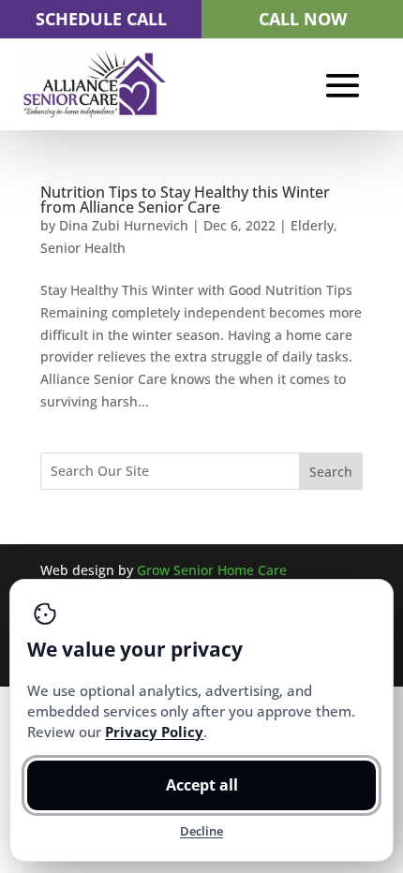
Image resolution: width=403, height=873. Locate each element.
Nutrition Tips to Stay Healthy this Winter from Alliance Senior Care (185, 199)
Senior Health (83, 248)
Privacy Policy (154, 731)
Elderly (312, 225)
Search (330, 472)
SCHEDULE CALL (101, 18)
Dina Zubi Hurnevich (123, 225)
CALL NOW (303, 18)
